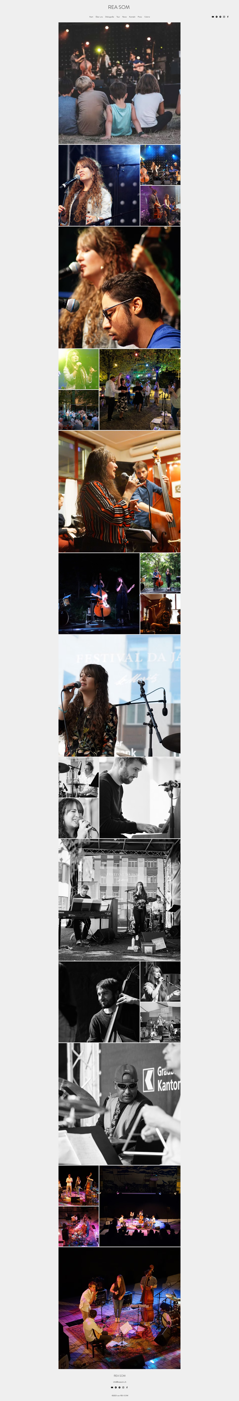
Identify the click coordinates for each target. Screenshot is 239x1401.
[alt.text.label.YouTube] (213, 17)
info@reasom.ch (119, 1382)
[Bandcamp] (216, 17)
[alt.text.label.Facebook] (228, 17)
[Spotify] (220, 17)
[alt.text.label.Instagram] (224, 17)
